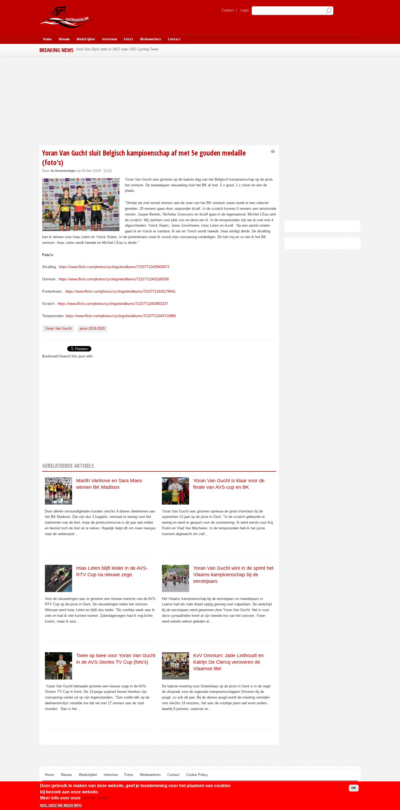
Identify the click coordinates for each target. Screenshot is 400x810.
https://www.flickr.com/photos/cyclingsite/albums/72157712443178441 (120, 291)
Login (245, 10)
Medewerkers (150, 39)
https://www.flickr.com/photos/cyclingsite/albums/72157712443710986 (121, 316)
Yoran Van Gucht (58, 328)
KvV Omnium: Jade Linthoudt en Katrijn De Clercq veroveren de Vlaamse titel (228, 662)
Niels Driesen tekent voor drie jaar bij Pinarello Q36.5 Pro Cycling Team (132, 49)
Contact (227, 10)
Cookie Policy (197, 775)
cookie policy (96, 798)
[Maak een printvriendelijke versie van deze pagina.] (272, 151)
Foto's (128, 39)
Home (47, 39)
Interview (109, 39)
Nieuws (64, 39)
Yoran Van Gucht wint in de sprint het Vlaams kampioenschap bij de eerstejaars (233, 574)
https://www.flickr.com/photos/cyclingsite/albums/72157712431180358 (114, 279)
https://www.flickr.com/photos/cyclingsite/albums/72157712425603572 (114, 267)
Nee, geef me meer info (61, 805)
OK (353, 788)
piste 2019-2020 (92, 328)
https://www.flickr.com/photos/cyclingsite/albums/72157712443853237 (113, 304)
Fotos (128, 775)
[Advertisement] (159, 100)
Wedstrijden (86, 39)
